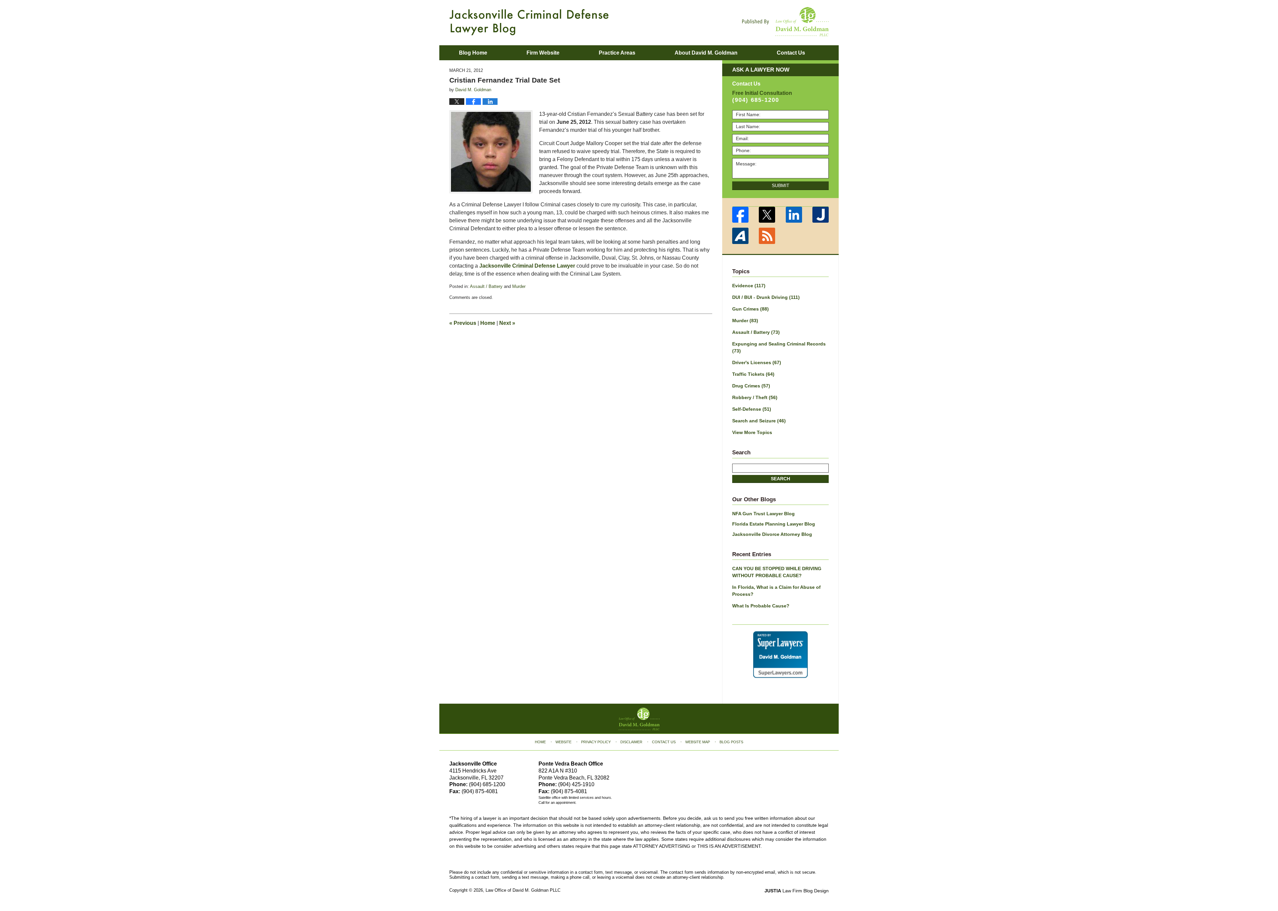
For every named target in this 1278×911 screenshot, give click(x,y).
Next (507, 323)
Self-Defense (751, 409)
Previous (462, 323)
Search (780, 478)
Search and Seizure (759, 420)
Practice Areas (617, 53)
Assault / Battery (486, 286)
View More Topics (752, 432)
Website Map (697, 742)
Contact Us (664, 742)
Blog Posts (731, 742)
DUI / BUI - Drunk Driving (766, 297)
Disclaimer (631, 742)
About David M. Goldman (706, 53)
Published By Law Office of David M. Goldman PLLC (785, 21)
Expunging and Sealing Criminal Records (779, 347)
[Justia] (820, 215)
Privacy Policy (596, 742)
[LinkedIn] (793, 215)
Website (563, 742)
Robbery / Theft (754, 397)
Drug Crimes (751, 385)
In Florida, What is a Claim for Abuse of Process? (776, 590)
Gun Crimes (750, 309)
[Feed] (767, 236)
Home (487, 323)
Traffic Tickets (753, 374)
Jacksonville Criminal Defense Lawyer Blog (529, 22)
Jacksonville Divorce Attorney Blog (772, 534)
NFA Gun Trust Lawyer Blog (763, 513)
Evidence (748, 285)
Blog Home (473, 53)
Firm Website (543, 53)
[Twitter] (767, 215)
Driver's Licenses (756, 362)
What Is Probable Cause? (760, 605)
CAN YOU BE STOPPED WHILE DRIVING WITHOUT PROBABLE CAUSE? (776, 572)
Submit (780, 185)
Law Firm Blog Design (796, 890)
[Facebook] (740, 215)
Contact (791, 53)
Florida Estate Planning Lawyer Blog (773, 524)
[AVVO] (740, 236)
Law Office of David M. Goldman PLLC (523, 890)
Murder (519, 286)
